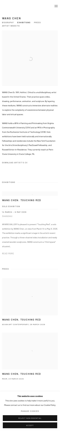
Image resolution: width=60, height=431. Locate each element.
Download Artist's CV (16, 163)
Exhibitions (24, 22)
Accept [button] (30, 425)
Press (37, 22)
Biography (8, 22)
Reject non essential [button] (29, 418)
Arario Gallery (10, 6)
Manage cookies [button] (30, 411)
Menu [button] (56, 6)
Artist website (11, 26)
